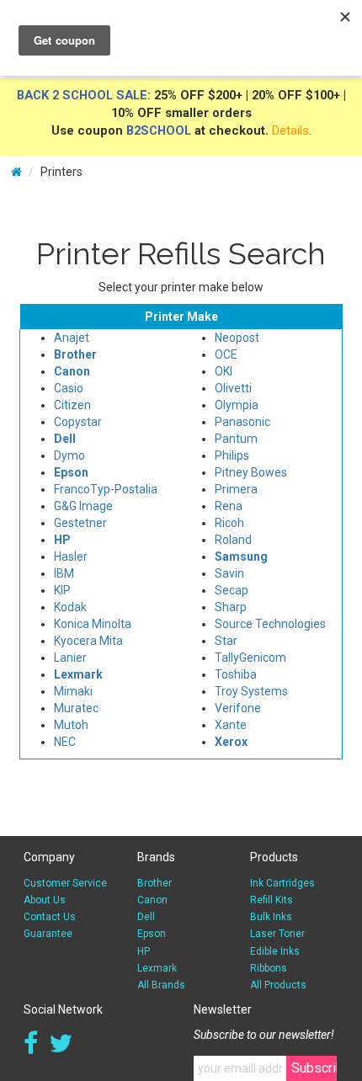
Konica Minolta (92, 624)
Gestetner (80, 523)
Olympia (236, 405)
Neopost (237, 337)
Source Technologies (270, 624)
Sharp (231, 607)
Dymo (69, 455)
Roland (233, 539)
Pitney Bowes (251, 472)
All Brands (161, 985)
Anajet (71, 337)
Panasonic (242, 422)
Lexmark (157, 968)
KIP (62, 590)
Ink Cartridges (282, 883)
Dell (146, 917)
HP (143, 951)
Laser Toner (277, 934)
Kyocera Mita (88, 640)
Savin (229, 573)
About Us (45, 900)
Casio (68, 388)
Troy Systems (251, 691)
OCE (226, 354)
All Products (278, 985)
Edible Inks (275, 951)
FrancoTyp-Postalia (105, 489)
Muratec (76, 708)
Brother (154, 883)
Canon (152, 900)
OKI (223, 371)
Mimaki (73, 691)
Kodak (70, 607)
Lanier (70, 657)
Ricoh (229, 523)
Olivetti (233, 388)
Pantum (236, 438)
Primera (236, 489)
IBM (64, 573)
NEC (65, 741)
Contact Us (50, 917)
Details (290, 130)
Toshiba (236, 674)
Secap (231, 590)
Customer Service (65, 883)
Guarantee (48, 934)
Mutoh (71, 725)
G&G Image (83, 506)
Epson (151, 934)
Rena (228, 506)
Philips (232, 455)
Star (226, 640)
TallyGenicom (250, 657)
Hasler (71, 556)
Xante (231, 725)
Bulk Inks (271, 917)
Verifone (238, 708)
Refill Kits (271, 900)
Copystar (78, 422)
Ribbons (268, 968)
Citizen (72, 405)
